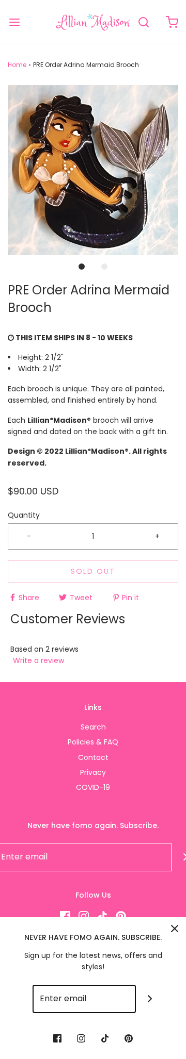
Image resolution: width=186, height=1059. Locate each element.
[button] (93, 170)
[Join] (150, 999)
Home (17, 64)
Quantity (24, 515)
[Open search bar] (143, 22)
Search (93, 727)
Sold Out (93, 571)
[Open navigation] (14, 22)
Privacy (93, 772)
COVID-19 (93, 787)
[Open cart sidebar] (172, 22)
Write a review (38, 660)
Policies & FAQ (93, 742)
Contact (93, 757)
